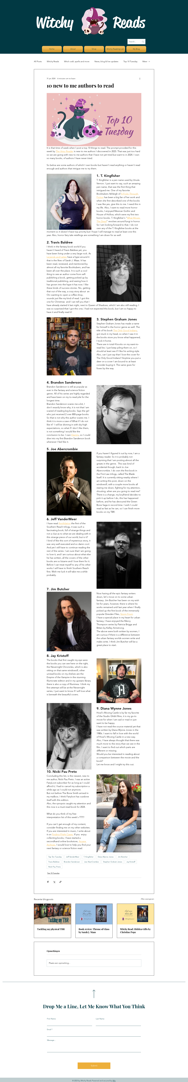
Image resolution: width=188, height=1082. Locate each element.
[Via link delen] (60, 882)
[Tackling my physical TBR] (52, 914)
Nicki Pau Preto (54, 867)
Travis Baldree (53, 862)
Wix (114, 1080)
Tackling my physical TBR (51, 929)
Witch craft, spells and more (76, 61)
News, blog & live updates (106, 61)
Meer (144, 61)
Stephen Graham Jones (112, 862)
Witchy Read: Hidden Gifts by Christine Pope (135, 931)
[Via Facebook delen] (48, 882)
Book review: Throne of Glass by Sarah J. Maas (94, 931)
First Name (51, 1019)
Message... (51, 1040)
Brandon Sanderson (72, 862)
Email (49, 1029)
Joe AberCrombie (91, 862)
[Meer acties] (139, 78)
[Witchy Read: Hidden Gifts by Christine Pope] (135, 914)
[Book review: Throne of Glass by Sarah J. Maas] (94, 914)
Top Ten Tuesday (55, 857)
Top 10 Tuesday (130, 61)
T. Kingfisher (88, 857)
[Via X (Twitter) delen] (54, 882)
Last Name (100, 1019)
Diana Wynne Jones (106, 857)
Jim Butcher (123, 857)
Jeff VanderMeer (72, 857)
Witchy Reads (53, 61)
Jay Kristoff (130, 862)
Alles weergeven (147, 899)
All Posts (38, 61)
